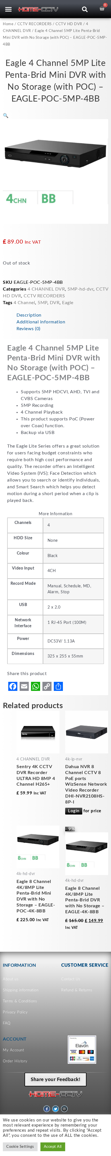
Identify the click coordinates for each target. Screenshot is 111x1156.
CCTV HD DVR (69, 24)
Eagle (67, 302)
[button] (8, 9)
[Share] (58, 686)
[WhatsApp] (35, 686)
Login (73, 811)
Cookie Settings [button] (20, 1147)
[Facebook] (12, 686)
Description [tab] (29, 315)
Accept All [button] (53, 1147)
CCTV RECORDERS (34, 24)
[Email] (24, 686)
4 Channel (24, 302)
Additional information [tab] (41, 322)
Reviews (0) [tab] (28, 328)
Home (8, 24)
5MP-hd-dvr (80, 289)
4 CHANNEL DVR (46, 289)
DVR (55, 302)
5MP (42, 302)
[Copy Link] (47, 686)
